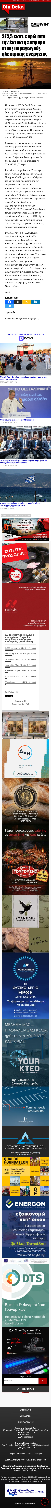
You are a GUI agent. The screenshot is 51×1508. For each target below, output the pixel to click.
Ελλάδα (32, 98)
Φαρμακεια (15, 1)
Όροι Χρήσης (25, 1416)
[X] (18, 302)
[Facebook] (9, 302)
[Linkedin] (35, 302)
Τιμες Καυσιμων (34, 1)
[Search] (42, 1381)
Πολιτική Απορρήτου (26, 1422)
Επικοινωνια (46, 1)
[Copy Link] (26, 302)
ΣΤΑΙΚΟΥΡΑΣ (24, 515)
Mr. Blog (24, 98)
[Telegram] (9, 306)
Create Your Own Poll (20, 704)
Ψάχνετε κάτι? (25, 1376)
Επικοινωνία (25, 1410)
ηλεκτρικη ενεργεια (9, 515)
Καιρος (24, 1)
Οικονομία (39, 98)
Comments (20, 701)
